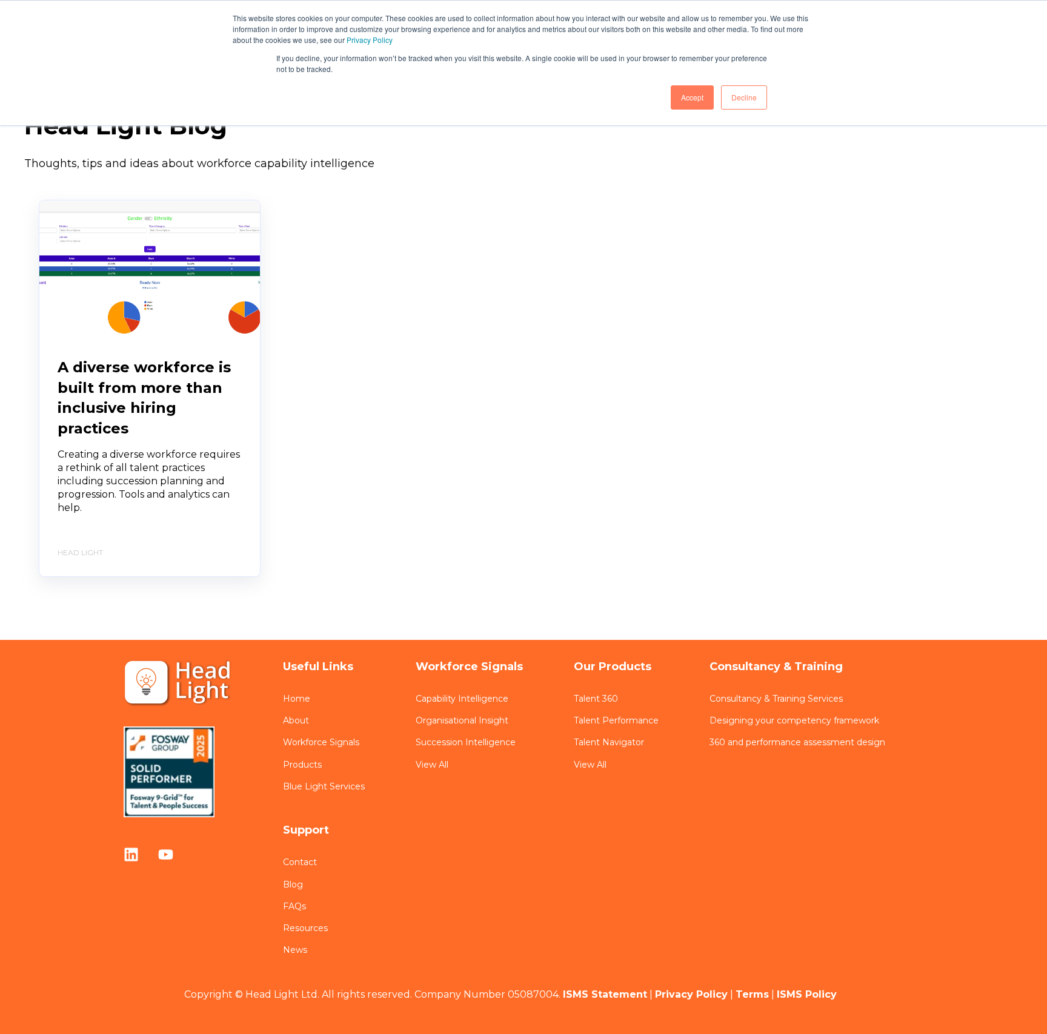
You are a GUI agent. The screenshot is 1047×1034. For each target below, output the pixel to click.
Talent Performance (616, 721)
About (296, 721)
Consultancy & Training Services (776, 699)
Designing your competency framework (794, 721)
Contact (300, 862)
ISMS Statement (605, 994)
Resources (305, 928)
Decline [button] (744, 97)
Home (296, 699)
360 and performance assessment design (797, 742)
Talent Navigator (609, 742)
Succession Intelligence (466, 742)
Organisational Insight (462, 721)
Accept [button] (692, 97)
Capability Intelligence (462, 699)
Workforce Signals (321, 742)
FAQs (294, 906)
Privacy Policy (370, 40)
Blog (293, 885)
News (295, 950)
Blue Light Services (324, 787)
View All (432, 765)
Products (302, 765)
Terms (752, 994)
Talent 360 (596, 699)
